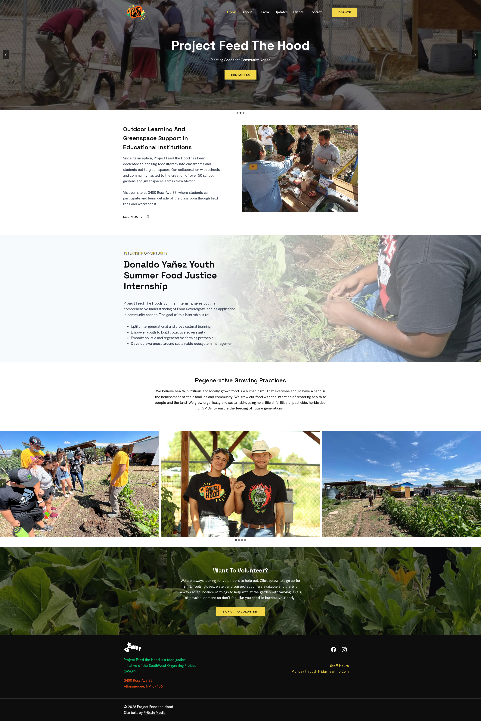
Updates (281, 12)
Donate (344, 12)
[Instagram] (344, 649)
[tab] (236, 540)
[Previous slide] (6, 54)
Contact (315, 12)
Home (232, 12)
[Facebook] (333, 649)
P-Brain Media (155, 712)
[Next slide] (475, 54)
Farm (265, 12)
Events (298, 12)
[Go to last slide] (3, 483)
